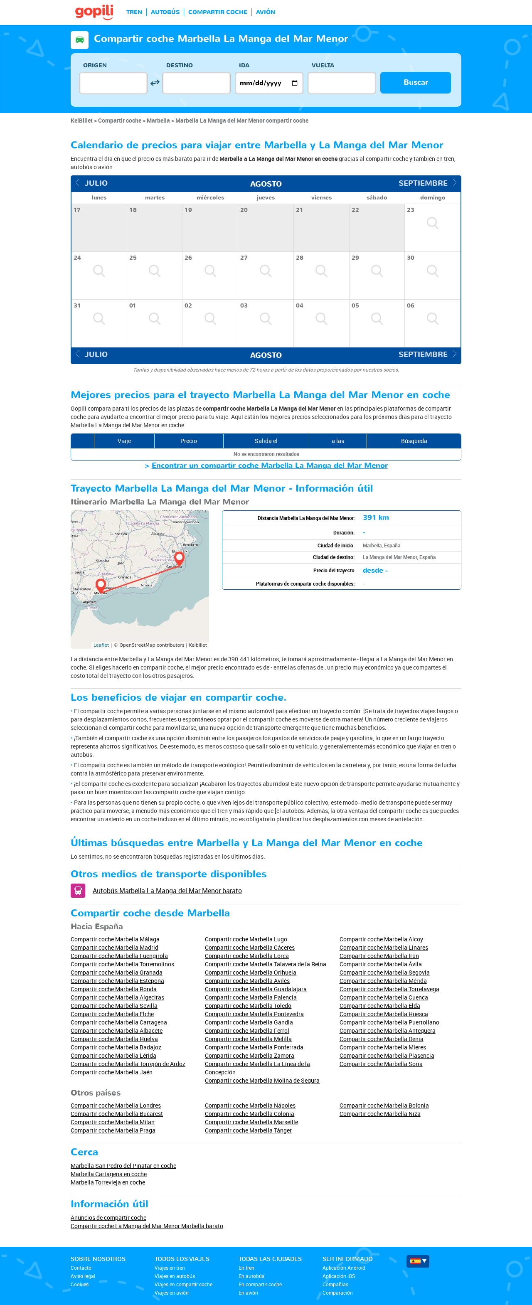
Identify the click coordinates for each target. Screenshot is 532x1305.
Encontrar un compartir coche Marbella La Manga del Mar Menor (270, 465)
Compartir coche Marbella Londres (116, 1105)
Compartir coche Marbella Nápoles (250, 1105)
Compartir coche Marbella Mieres (383, 1047)
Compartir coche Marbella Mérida (383, 981)
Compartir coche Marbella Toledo (248, 1006)
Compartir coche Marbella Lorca (247, 956)
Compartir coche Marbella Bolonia (384, 1105)
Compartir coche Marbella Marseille (251, 1122)
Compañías (335, 1284)
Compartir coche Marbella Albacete (117, 1030)
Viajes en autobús (175, 1276)
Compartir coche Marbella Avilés (247, 981)
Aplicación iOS (339, 1276)
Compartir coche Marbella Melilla (248, 1039)
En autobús (251, 1276)
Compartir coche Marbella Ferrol (247, 1030)
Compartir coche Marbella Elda (380, 1006)
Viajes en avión (172, 1292)
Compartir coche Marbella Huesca (384, 1014)
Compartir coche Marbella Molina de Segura (262, 1080)
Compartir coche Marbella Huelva (114, 1039)
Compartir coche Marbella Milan (113, 1122)
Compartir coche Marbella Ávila (381, 964)
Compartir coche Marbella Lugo (246, 939)
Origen (95, 65)
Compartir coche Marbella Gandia (249, 1022)
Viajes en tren (170, 1267)
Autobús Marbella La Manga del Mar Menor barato (167, 890)
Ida (244, 65)
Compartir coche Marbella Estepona (117, 981)
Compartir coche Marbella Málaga (115, 939)
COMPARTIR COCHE (217, 12)
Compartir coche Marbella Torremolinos (122, 964)
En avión (248, 1292)
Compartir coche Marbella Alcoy (381, 939)
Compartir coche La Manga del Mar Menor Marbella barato (147, 1226)
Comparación (338, 1292)
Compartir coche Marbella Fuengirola (119, 956)
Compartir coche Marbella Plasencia (387, 1055)
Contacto (81, 1267)
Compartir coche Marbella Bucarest (117, 1114)
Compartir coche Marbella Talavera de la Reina (265, 964)
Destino (179, 65)
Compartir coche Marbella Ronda (114, 989)
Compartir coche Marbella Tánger (248, 1130)
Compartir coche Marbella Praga (113, 1130)
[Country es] (417, 1261)
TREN (134, 12)
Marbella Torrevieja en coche (108, 1182)
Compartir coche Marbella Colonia (249, 1114)
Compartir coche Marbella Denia (382, 1039)
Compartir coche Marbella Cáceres (250, 947)
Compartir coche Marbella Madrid (114, 947)
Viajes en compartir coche (183, 1284)
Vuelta (323, 65)
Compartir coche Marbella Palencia (251, 997)
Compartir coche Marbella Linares (384, 947)
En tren (246, 1267)
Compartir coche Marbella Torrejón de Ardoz (128, 1064)
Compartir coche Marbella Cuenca (384, 997)
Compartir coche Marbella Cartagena (119, 1022)
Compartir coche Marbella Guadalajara (256, 989)
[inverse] (155, 83)
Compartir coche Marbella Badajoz (116, 1047)
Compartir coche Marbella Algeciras (117, 997)
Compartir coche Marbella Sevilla (114, 1006)
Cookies (80, 1284)
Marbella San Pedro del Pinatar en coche (123, 1166)
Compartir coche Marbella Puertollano (389, 1022)
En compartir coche (260, 1284)
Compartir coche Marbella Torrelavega (389, 989)
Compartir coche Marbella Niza (380, 1114)
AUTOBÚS (165, 12)
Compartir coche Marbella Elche (112, 1014)
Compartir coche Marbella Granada (117, 972)
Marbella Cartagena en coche (109, 1174)
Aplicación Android (344, 1267)
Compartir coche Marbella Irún (379, 956)
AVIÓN (265, 12)
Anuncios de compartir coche (108, 1217)
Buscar (416, 82)
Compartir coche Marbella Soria (381, 1064)
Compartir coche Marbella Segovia (385, 972)
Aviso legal (83, 1276)
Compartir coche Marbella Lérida (113, 1055)
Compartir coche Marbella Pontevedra (254, 1014)
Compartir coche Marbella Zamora (249, 1055)
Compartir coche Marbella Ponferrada (254, 1047)
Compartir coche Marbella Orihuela (250, 972)
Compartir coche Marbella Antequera (388, 1030)
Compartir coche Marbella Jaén (112, 1072)
